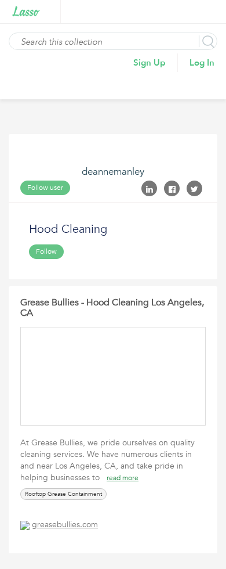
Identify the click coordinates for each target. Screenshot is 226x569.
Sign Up (149, 63)
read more (122, 477)
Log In (201, 63)
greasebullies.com (65, 524)
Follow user (45, 187)
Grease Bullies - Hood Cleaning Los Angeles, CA (112, 307)
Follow (46, 251)
